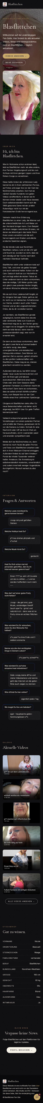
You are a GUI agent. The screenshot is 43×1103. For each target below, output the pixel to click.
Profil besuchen (21, 1050)
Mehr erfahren (14, 62)
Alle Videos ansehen (21, 901)
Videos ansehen (16, 56)
